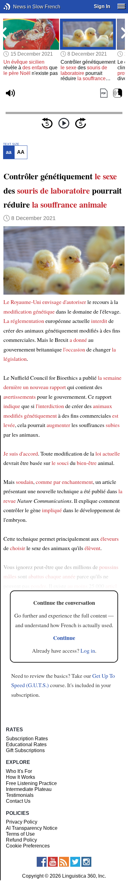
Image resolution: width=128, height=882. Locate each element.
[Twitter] (75, 862)
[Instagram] (86, 862)
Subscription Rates (27, 738)
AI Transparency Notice (31, 828)
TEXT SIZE (11, 144)
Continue (64, 638)
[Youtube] (53, 862)
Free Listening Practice (31, 783)
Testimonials (20, 795)
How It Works (20, 777)
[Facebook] (42, 862)
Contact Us (18, 801)
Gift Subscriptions (25, 750)
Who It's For (19, 771)
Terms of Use (20, 834)
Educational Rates (26, 744)
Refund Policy (21, 840)
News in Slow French (16, 6)
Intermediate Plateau (29, 789)
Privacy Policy (21, 822)
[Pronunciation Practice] (117, 93)
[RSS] (64, 862)
